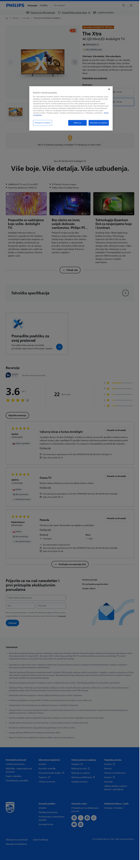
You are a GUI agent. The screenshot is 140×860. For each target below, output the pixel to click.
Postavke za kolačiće (42, 123)
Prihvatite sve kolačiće (98, 123)
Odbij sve (77, 123)
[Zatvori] (109, 89)
